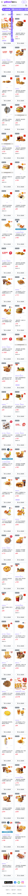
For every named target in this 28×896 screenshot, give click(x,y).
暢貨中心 (11, 16)
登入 (24, 2)
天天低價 (11, 22)
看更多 (11, 40)
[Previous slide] (2, 24)
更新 (25, 886)
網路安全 (9, 893)
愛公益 (11, 37)
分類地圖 (19, 893)
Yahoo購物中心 (10, 2)
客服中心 (8, 890)
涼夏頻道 (11, 25)
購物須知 (19, 890)
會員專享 (11, 34)
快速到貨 (11, 19)
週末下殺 (11, 31)
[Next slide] (26, 24)
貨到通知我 (7, 129)
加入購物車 (8, 43)
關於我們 (14, 890)
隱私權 (14, 893)
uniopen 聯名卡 (18, 9)
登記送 (11, 13)
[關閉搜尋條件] (9, 5)
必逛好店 (11, 28)
